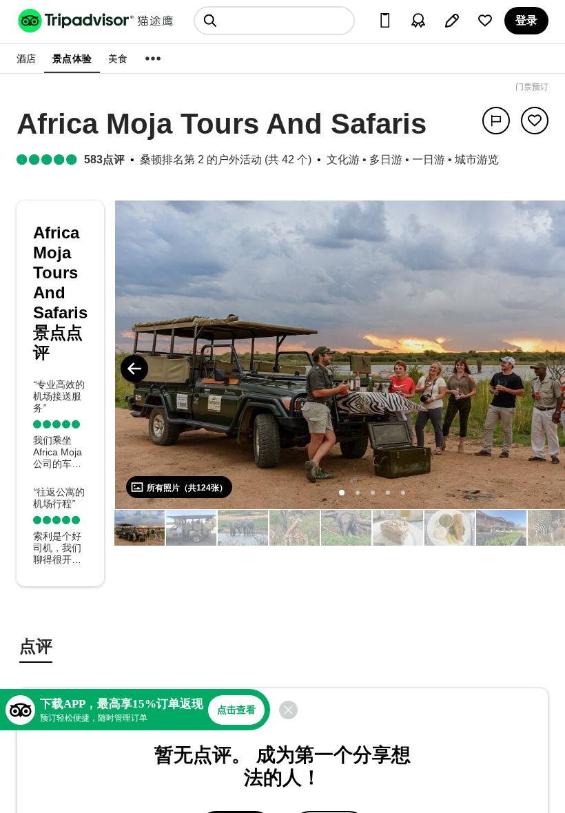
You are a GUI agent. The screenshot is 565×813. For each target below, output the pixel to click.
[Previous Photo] (134, 368)
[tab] (36, 648)
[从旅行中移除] (534, 120)
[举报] (496, 120)
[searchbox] (274, 21)
